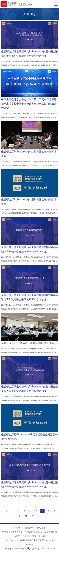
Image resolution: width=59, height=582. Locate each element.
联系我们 (17, 527)
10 (26, 516)
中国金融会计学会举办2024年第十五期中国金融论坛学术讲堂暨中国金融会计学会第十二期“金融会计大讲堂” (29, 103)
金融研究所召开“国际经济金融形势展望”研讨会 (27, 343)
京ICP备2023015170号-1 (15, 549)
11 (33, 516)
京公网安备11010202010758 (42, 549)
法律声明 (29, 527)
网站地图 (41, 527)
